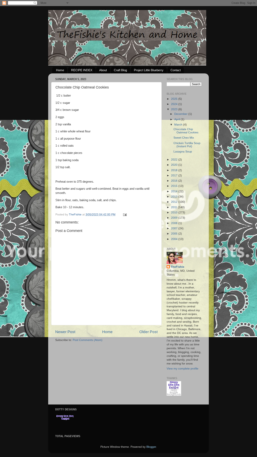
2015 (174, 185)
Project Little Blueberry (148, 70)
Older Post (148, 332)
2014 (174, 191)
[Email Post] (124, 214)
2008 (174, 223)
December (181, 113)
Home (60, 70)
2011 (174, 207)
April (177, 119)
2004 (174, 239)
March (178, 124)
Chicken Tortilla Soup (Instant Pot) (186, 145)
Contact (175, 70)
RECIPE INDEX (81, 70)
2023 (174, 109)
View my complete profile (182, 368)
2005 (174, 233)
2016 (174, 180)
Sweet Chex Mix (183, 137)
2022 (174, 159)
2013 (174, 196)
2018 (174, 170)
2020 (174, 164)
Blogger (151, 446)
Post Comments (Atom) (87, 340)
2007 (174, 228)
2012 (174, 201)
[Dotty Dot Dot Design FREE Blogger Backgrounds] (174, 394)
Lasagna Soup (182, 151)
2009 (174, 217)
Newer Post (65, 332)
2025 (174, 98)
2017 (174, 175)
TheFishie (177, 266)
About (103, 70)
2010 (174, 212)
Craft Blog (120, 70)
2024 (174, 104)
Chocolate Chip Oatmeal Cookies (185, 131)
